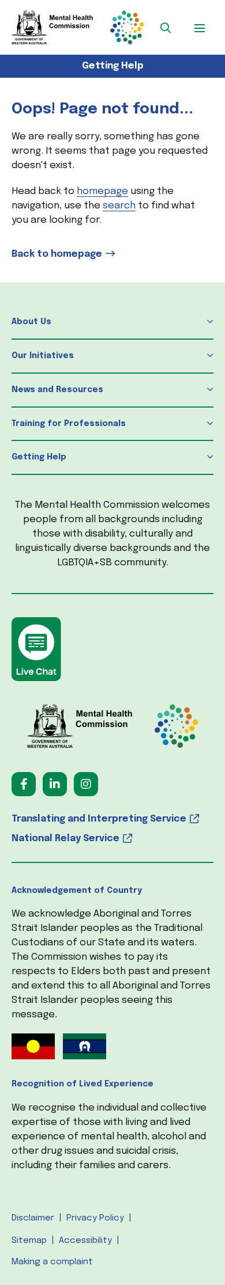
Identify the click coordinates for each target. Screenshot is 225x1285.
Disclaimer (33, 1218)
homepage (102, 191)
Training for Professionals (69, 424)
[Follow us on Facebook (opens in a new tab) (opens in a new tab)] (24, 784)
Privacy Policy (95, 1218)
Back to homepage (57, 254)
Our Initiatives (43, 356)
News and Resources (57, 390)
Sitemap (29, 1240)
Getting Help (113, 66)
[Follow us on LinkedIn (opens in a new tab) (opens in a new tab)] (55, 784)
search (119, 206)
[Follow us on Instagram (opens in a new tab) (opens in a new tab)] (86, 784)
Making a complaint (52, 1262)
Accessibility (85, 1240)
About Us (31, 322)
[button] (165, 28)
